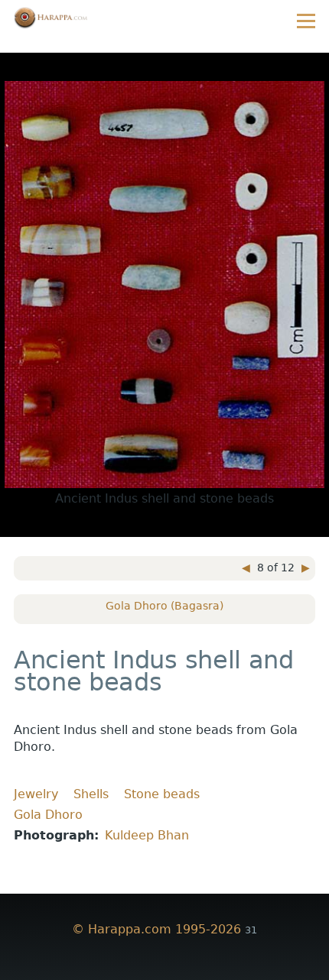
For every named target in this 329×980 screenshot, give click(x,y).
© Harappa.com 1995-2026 (156, 929)
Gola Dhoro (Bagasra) (164, 606)
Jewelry (36, 794)
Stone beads (162, 794)
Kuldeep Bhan (147, 835)
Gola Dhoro (48, 814)
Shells (91, 794)
